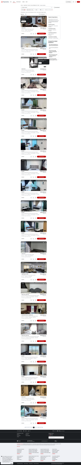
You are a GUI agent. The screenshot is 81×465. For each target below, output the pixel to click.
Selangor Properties (55, 451)
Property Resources (20, 456)
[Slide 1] (32, 210)
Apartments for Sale (31, 457)
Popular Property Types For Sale (34, 456)
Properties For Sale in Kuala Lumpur (34, 452)
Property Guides (19, 459)
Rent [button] (14, 1)
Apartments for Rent (43, 457)
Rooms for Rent (42, 459)
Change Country (51, 433)
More (26, 1)
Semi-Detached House (55, 21)
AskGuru (18, 458)
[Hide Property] (43, 17)
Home (22, 5)
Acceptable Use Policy (20, 463)
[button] (31, 18)
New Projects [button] (18, 1)
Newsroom (27, 434)
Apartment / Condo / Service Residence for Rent (31, 5)
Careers (18, 436)
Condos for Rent (42, 458)
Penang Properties (54, 452)
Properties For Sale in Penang (33, 451)
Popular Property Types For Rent (45, 456)
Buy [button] (10, 1)
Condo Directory (19, 451)
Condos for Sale (31, 458)
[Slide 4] (34, 210)
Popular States (54, 449)
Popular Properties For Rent (44, 449)
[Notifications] (76, 2)
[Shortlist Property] (45, 17)
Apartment (49, 21)
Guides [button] (23, 1)
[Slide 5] (34, 46)
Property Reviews (19, 450)
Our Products (18, 435)
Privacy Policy (11, 459)
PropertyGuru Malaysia (20, 449)
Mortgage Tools (19, 457)
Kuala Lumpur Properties (55, 450)
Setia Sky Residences (55, 457)
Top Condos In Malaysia (56, 456)
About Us (18, 434)
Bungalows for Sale (31, 459)
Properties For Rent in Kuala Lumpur (45, 452)
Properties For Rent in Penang (44, 451)
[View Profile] (24, 16)
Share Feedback (28, 435)
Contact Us (27, 433)
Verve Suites (54, 458)
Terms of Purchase (36, 463)
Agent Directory (19, 452)
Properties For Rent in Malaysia (44, 450)
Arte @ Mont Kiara (54, 459)
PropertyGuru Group (20, 433)
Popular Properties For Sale (33, 449)
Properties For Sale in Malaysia (33, 450)
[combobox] (37, 7)
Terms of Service (26, 463)
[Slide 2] (32, 46)
